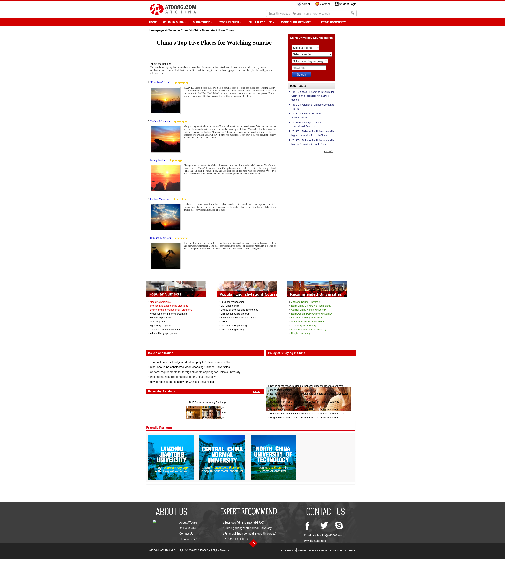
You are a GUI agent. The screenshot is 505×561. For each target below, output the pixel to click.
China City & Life (260, 22)
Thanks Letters (188, 539)
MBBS (224, 321)
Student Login (347, 4)
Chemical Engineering (233, 329)
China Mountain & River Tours (213, 30)
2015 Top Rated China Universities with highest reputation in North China (312, 133)
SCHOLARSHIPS (318, 550)
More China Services (296, 22)
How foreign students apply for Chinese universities (182, 382)
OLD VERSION (288, 550)
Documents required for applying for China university (183, 377)
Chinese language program (235, 313)
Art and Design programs (163, 333)
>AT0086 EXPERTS (235, 539)
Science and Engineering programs (169, 305)
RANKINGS (336, 550)
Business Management (233, 301)
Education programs (161, 317)
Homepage (156, 30)
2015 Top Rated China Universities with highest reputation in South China (312, 142)
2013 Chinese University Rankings (207, 412)
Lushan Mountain (159, 199)
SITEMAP (350, 550)
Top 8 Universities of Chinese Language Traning (312, 106)
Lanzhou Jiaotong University (306, 317)
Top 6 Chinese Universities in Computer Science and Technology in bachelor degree (312, 95)
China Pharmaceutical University (308, 329)
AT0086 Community (333, 22)
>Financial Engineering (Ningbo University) (249, 533)
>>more (328, 151)
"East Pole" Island (160, 82)
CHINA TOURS (201, 22)
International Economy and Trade (238, 317)
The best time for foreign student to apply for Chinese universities (190, 362)
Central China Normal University (308, 309)
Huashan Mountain (160, 237)
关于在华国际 (187, 528)
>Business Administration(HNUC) (243, 522)
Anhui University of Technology (307, 321)
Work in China (229, 22)
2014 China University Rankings (206, 407)
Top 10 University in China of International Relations (306, 124)
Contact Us (186, 533)
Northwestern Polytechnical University (311, 313)
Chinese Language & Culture (165, 329)
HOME (153, 22)
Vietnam (325, 4)
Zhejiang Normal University (305, 301)
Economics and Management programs (171, 309)
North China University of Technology (311, 305)
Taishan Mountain (160, 121)
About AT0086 (188, 522)
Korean (306, 4)
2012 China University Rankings (206, 417)
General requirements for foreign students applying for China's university (195, 372)
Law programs (157, 321)
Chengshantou (158, 160)
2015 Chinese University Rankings (207, 402)
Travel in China (178, 30)
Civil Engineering (230, 305)
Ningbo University (300, 333)
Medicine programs (160, 301)
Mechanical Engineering (234, 325)
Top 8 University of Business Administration (306, 115)
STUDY (302, 550)
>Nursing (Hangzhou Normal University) (248, 528)
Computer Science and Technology (239, 309)
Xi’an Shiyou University (303, 325)
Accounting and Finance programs (168, 313)
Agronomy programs (161, 325)
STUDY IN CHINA (173, 22)
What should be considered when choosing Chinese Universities (190, 367)
